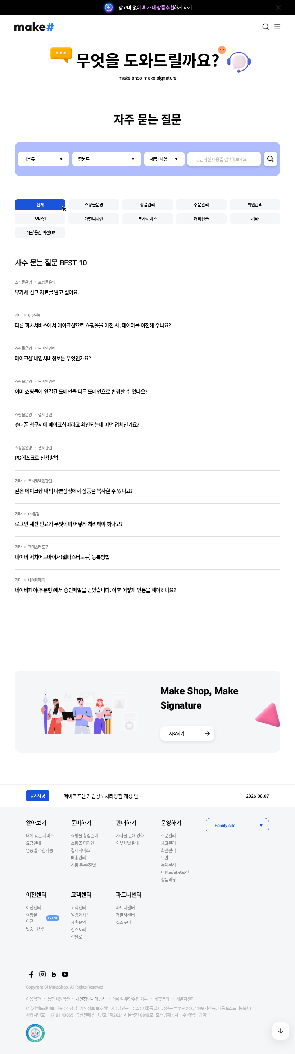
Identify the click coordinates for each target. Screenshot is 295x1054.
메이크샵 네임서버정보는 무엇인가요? (53, 358)
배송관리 (78, 857)
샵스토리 (78, 929)
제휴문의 (78, 922)
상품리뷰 (168, 879)
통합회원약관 (58, 999)
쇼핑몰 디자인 (82, 843)
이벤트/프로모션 (175, 872)
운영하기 (171, 822)
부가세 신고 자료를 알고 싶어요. (47, 292)
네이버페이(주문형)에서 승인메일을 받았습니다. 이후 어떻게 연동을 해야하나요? (95, 590)
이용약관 (33, 999)
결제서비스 (80, 850)
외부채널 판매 (127, 843)
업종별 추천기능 (39, 850)
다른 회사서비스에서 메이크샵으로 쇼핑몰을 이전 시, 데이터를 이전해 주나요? (93, 325)
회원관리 (168, 850)
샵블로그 (78, 936)
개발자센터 (125, 915)
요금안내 (33, 843)
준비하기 (81, 822)
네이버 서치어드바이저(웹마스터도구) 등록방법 (62, 556)
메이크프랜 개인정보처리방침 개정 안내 (103, 795)
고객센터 (81, 894)
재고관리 (168, 843)
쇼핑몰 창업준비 (84, 835)
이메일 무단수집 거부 (130, 999)
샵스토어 (123, 922)
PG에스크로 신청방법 (36, 457)
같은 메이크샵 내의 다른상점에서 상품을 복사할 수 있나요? (74, 490)
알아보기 (36, 822)
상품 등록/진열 (83, 865)
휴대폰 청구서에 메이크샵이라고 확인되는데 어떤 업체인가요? (77, 424)
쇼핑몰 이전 (42, 918)
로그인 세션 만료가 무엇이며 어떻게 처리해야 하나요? (69, 523)
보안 (164, 857)
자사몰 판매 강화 (130, 835)
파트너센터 (128, 894)
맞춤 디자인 (35, 929)
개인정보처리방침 (90, 999)
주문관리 (168, 835)
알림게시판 (80, 915)
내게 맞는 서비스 (40, 835)
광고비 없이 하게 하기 (155, 7)
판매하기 (126, 822)
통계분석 (168, 865)
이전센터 (36, 894)
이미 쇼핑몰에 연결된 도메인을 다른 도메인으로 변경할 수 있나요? (81, 391)
